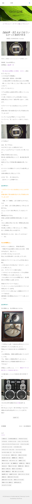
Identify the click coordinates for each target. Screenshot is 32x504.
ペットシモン (6, 455)
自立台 (4, 466)
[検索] (29, 3)
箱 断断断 (14, 463)
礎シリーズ (5, 463)
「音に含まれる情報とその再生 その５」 (13, 71)
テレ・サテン (17, 452)
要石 (27, 466)
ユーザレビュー (25, 24)
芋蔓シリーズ (12, 466)
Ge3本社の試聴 (12, 438)
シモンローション (7, 446)
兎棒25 (14, 455)
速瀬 (4, 477)
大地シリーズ (22, 455)
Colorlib (27, 496)
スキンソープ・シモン (8, 449)
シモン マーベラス (23, 441)
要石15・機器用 (6, 471)
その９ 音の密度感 (24, 426)
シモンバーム (25, 444)
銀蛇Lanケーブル (13, 477)
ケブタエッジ (12, 441)
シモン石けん (17, 446)
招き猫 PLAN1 (6, 457)
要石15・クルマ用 (17, 468)
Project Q (23, 438)
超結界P (5, 474)
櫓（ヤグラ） (13, 460)
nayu (22, 38)
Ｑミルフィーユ (6, 485)
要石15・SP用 (6, 468)
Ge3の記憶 (16, 11)
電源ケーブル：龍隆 (7, 482)
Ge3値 (18, 403)
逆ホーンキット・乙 (23, 474)
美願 (28, 463)
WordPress (19, 498)
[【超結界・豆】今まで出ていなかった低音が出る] (15, 49)
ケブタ (4, 441)
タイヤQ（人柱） (6, 452)
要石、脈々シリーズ (17, 471)
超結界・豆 (11, 65)
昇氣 (21, 457)
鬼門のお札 (17, 482)
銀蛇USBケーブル (7, 479)
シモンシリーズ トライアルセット (10, 444)
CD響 (4, 438)
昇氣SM (5, 460)
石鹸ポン (22, 460)
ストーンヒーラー (20, 449)
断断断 (4, 426)
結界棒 (21, 463)
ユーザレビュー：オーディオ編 (11, 24)
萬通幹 (20, 466)
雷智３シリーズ (18, 479)
